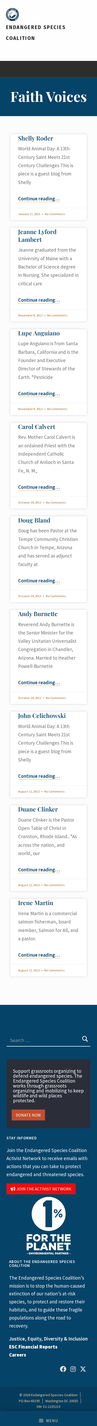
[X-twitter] (83, 1369)
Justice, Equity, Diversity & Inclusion (48, 1339)
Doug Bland (34, 520)
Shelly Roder (35, 138)
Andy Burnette (38, 614)
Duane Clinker (38, 809)
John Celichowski (42, 715)
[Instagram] (73, 1369)
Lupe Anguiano (39, 333)
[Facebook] (63, 1369)
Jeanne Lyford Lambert (37, 235)
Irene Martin (35, 903)
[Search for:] (48, 1040)
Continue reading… (39, 198)
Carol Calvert (36, 426)
